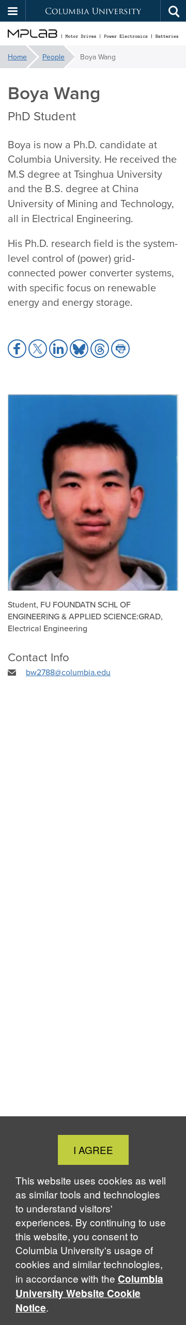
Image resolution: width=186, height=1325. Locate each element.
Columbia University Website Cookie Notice (89, 1293)
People (53, 57)
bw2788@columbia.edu (68, 672)
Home (17, 57)
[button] (13, 11)
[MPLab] (93, 33)
